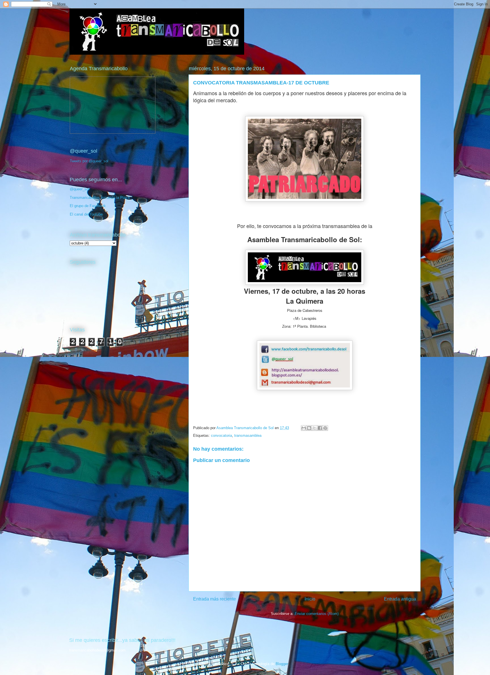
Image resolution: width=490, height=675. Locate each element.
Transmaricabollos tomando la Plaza (100, 197)
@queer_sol (79, 189)
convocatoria (221, 435)
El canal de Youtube (86, 214)
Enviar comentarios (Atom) (317, 614)
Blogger (282, 664)
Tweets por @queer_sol (89, 161)
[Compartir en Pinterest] (325, 428)
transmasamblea (247, 435)
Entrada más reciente (214, 599)
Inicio (310, 599)
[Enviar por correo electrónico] (304, 428)
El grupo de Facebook (88, 206)
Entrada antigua (400, 599)
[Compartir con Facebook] (320, 428)
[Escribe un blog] (309, 428)
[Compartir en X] (314, 428)
